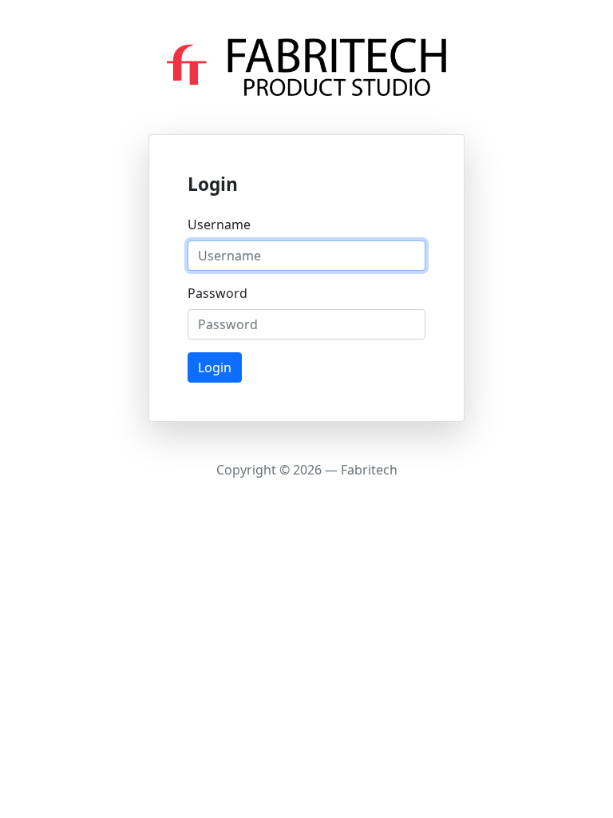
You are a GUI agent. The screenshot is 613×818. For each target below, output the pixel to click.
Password (217, 293)
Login (214, 367)
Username (219, 224)
